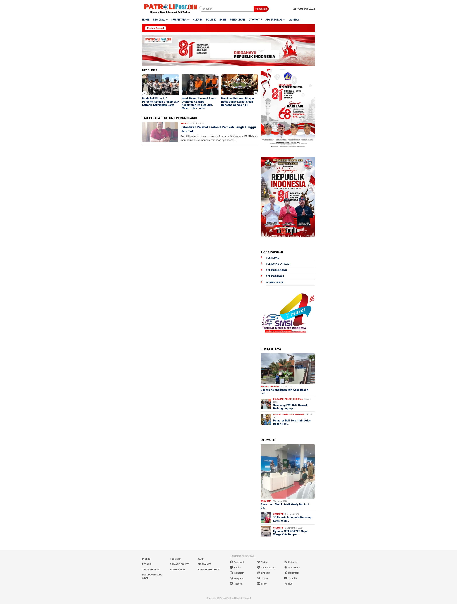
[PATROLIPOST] (170, 8)
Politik (288, 399)
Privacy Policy (179, 564)
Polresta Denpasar (278, 263)
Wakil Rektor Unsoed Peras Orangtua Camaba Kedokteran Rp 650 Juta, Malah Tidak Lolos (159, 103)
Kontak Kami (177, 569)
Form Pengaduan (208, 569)
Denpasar (278, 399)
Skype (264, 578)
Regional (274, 387)
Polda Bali (272, 257)
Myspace (238, 578)
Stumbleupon (268, 567)
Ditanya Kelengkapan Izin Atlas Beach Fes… (284, 391)
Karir (201, 559)
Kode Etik (175, 559)
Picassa (238, 583)
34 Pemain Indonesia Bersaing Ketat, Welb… (292, 519)
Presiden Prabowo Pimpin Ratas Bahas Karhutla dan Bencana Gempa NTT (198, 102)
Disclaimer (204, 564)
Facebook (239, 562)
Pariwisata (288, 414)
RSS (290, 583)
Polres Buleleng (276, 270)
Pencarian (261, 8)
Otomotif (266, 501)
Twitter (264, 562)
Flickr (264, 583)
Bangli (183, 123)
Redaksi (147, 564)
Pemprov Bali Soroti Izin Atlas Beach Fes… (292, 422)
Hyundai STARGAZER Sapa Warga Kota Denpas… (290, 533)
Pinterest (292, 562)
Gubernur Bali (275, 282)
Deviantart (293, 573)
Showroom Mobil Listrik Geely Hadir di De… (285, 506)
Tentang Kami (150, 569)
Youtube (292, 578)
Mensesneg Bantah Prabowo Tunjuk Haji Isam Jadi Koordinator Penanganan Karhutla (239, 103)
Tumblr (237, 567)
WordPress (294, 567)
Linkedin (265, 573)
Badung (265, 387)
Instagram (239, 573)
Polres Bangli (275, 276)
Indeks (146, 559)
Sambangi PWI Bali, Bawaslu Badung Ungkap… (290, 407)
